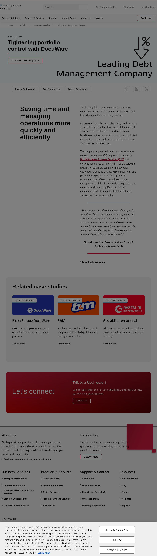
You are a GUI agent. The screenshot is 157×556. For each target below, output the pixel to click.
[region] (78, 539)
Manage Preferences (117, 529)
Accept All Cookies (117, 549)
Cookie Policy (44, 552)
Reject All (117, 539)
